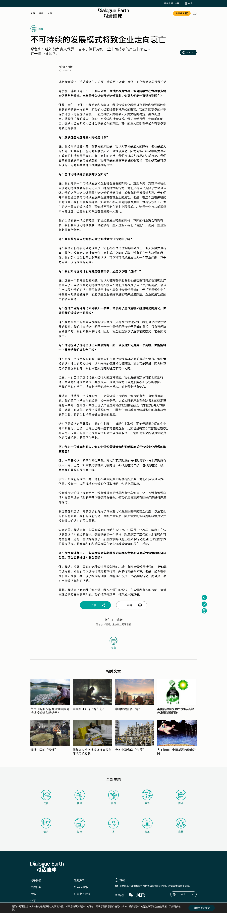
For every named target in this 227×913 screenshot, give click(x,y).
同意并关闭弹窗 (201, 908)
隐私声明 (79, 880)
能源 (79, 803)
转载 (177, 3)
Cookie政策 (81, 887)
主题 (32, 13)
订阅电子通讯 (82, 894)
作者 (33, 900)
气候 (46, 803)
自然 (113, 803)
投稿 (33, 894)
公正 (147, 831)
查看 (187, 885)
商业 (181, 803)
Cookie (158, 906)
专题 (49, 13)
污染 (79, 831)
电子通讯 (180, 13)
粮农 (46, 831)
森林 (181, 831)
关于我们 (168, 3)
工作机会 (35, 887)
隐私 (145, 906)
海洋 (147, 803)
